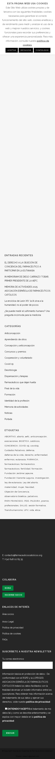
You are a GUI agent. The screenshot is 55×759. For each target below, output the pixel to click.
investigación (42, 478)
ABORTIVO (10, 436)
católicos (35, 441)
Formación (10, 394)
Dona (8, 588)
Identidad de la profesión (17, 401)
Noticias (8, 413)
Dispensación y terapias (16, 376)
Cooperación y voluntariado (18, 358)
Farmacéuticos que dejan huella (20, 382)
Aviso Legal (8, 621)
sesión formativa (37, 505)
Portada (8, 419)
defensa (30, 450)
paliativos (33, 496)
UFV (26, 510)
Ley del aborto (30, 482)
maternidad (11, 487)
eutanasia (21, 459)
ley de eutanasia (13, 482)
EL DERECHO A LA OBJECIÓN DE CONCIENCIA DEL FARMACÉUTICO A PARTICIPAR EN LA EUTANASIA (23, 266)
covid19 (35, 446)
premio (45, 501)
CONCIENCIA (11, 446)
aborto (20, 436)
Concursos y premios (15, 351)
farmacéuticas (12, 464)
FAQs (4, 639)
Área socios (8, 614)
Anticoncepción (12, 333)
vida (32, 510)
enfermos (10, 459)
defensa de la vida (14, 455)
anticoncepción (39, 436)
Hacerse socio (13, 595)
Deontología (11, 370)
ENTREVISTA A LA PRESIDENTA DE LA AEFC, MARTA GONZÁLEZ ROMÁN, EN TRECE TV (27, 83)
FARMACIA (32, 459)
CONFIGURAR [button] (42, 50)
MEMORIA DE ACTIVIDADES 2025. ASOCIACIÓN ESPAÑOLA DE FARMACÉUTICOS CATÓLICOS (27, 291)
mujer (21, 487)
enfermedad (41, 455)
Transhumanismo (14, 510)
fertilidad (25, 469)
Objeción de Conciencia (17, 492)
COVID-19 (24, 446)
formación (37, 469)
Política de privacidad (12, 627)
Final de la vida (12, 388)
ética (37, 510)
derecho (29, 455)
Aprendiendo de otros (16, 339)
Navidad (29, 487)
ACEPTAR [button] (11, 50)
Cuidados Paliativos (15, 450)
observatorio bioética (15, 496)
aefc (27, 436)
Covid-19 (9, 364)
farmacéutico (28, 464)
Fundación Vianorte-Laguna (19, 478)
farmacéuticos (12, 469)
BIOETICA (24, 441)
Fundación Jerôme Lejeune (19, 473)
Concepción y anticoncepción (20, 345)
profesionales (12, 505)
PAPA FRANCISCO (14, 501)
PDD (26, 501)
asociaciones (11, 441)
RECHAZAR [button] (25, 50)
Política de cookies (11, 633)
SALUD (23, 505)
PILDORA (35, 501)
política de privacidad (38, 702)
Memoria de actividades (16, 407)
